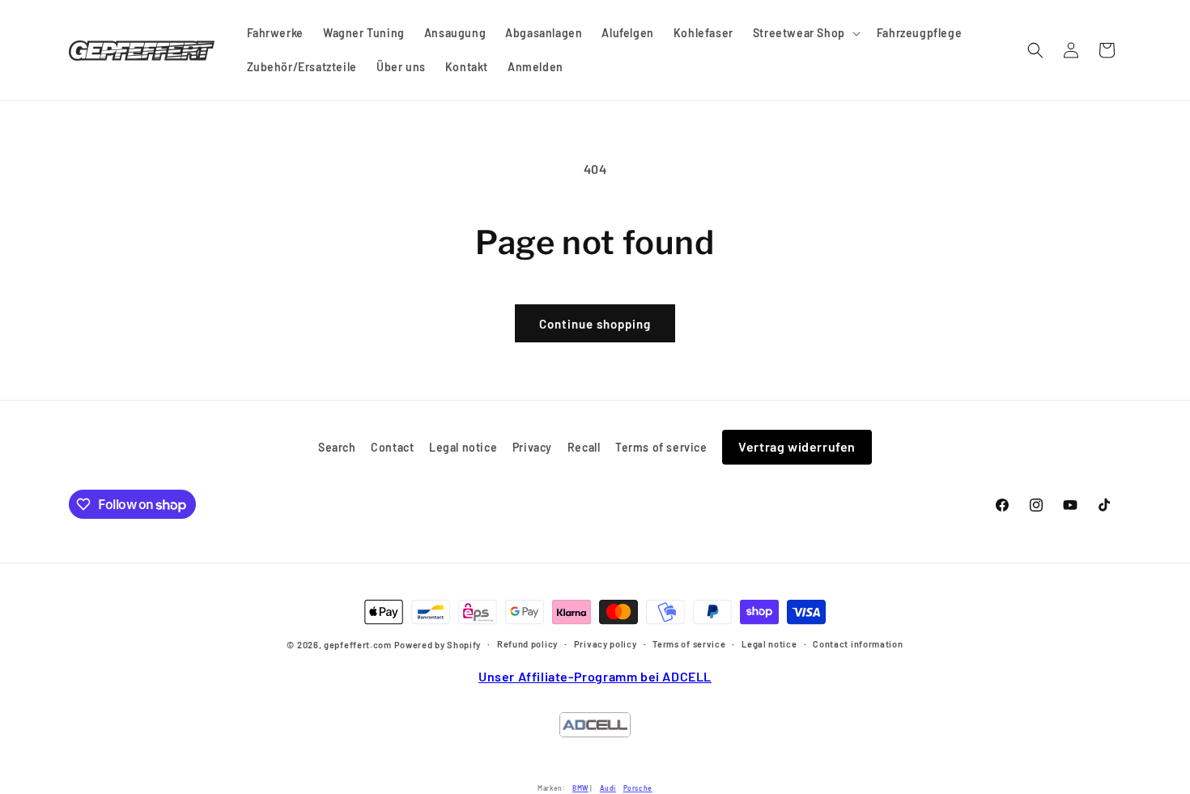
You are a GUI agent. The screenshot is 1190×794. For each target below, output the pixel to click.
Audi (608, 787)
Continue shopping (595, 323)
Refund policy (527, 644)
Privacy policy (605, 644)
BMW (580, 787)
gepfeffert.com (358, 645)
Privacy (532, 447)
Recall (584, 447)
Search (337, 447)
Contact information (858, 644)
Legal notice (463, 447)
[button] (805, 33)
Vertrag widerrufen (797, 446)
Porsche (637, 787)
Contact (392, 447)
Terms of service (661, 447)
